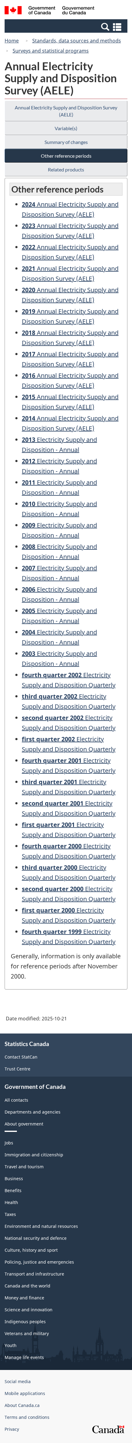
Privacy (12, 1429)
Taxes (10, 1214)
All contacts (16, 1100)
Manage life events (24, 1357)
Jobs (9, 1143)
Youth (11, 1345)
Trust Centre (17, 1069)
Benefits (13, 1190)
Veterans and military (27, 1333)
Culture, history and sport (31, 1250)
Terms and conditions (27, 1417)
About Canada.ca (22, 1405)
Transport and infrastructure (34, 1274)
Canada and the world (27, 1286)
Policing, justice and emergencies (39, 1262)
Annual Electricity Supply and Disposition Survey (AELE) (66, 111)
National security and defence (36, 1238)
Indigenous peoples (25, 1321)
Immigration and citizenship (34, 1155)
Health (11, 1202)
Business (14, 1178)
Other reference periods (66, 156)
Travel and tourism (24, 1166)
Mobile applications (25, 1393)
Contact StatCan (21, 1057)
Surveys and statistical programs (51, 50)
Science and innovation (28, 1310)
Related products (66, 169)
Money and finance (24, 1298)
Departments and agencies (32, 1112)
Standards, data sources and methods (76, 40)
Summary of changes (66, 142)
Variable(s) (66, 128)
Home (12, 40)
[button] (66, 26)
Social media (18, 1381)
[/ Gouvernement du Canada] (50, 11)
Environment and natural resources (41, 1226)
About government (24, 1124)
